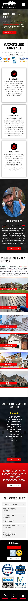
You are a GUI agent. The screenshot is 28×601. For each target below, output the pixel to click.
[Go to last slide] (3, 432)
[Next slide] (25, 432)
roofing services (23, 266)
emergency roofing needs (14, 270)
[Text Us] (5, 596)
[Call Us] (14, 596)
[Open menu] (23, 4)
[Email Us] (23, 596)
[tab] (11, 456)
